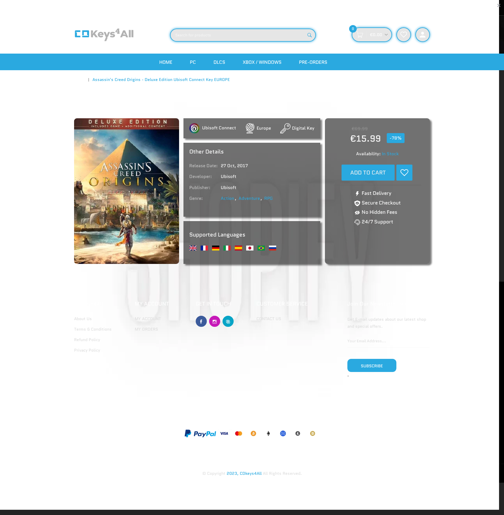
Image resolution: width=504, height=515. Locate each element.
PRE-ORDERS (313, 62)
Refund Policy (87, 340)
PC (193, 62)
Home (165, 62)
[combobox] (243, 35)
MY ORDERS (146, 329)
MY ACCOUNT (148, 319)
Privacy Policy (87, 350)
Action (227, 198)
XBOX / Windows (262, 62)
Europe (264, 128)
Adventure (249, 198)
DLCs (219, 62)
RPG (268, 198)
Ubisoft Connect (218, 128)
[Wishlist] (404, 173)
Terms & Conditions (93, 329)
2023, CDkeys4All (244, 473)
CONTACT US (268, 319)
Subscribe (372, 366)
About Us (83, 319)
